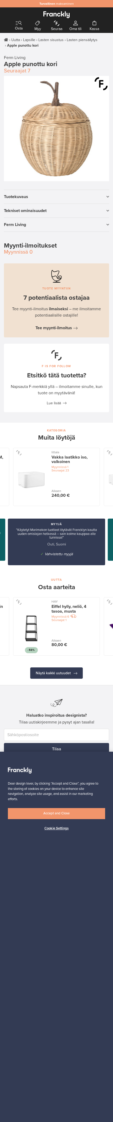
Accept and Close (56, 813)
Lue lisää (54, 403)
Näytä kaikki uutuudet (54, 673)
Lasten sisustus (51, 40)
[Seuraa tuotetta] (101, 83)
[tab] (56, 197)
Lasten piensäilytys (82, 40)
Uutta (15, 40)
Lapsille (29, 40)
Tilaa (56, 749)
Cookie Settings (56, 828)
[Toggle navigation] (19, 23)
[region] (56, 937)
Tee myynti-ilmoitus (53, 328)
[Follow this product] (19, 452)
